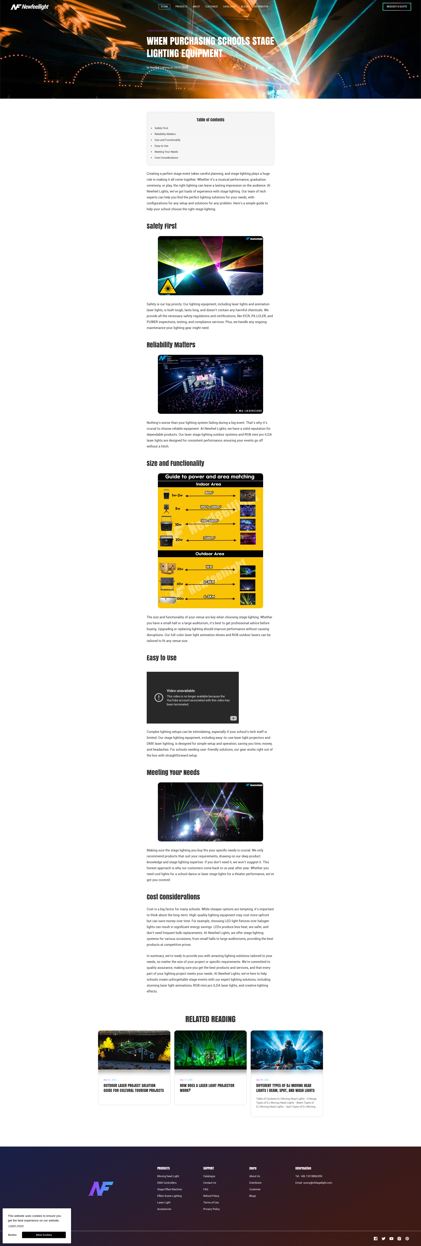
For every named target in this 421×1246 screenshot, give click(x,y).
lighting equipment (202, 304)
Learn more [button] (16, 1225)
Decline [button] (12, 1235)
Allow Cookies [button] (44, 1235)
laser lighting (164, 744)
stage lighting (205, 209)
